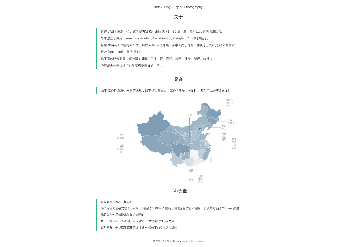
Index (158, 7)
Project (177, 7)
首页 (206, 31)
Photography (193, 7)
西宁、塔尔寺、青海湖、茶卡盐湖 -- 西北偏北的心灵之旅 (137, 221)
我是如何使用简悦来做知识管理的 (122, 214)
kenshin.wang (175, 241)
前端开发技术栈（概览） (117, 202)
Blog (167, 7)
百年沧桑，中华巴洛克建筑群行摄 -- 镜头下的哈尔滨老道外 (139, 227)
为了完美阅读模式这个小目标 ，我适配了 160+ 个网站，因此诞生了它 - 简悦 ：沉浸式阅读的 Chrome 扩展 (170, 208)
